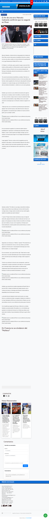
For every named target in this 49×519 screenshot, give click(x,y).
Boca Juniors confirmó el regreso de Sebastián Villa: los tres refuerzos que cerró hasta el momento (26, 419)
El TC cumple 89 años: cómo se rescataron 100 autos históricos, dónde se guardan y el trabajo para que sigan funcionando (16, 419)
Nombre (6, 448)
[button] (29, 1)
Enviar (25, 465)
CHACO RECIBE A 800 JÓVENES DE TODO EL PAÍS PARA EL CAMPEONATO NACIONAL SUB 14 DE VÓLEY (6, 419)
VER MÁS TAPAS (41, 164)
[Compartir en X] (6, 396)
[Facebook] (39, 1)
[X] (36, 1)
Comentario (7, 453)
